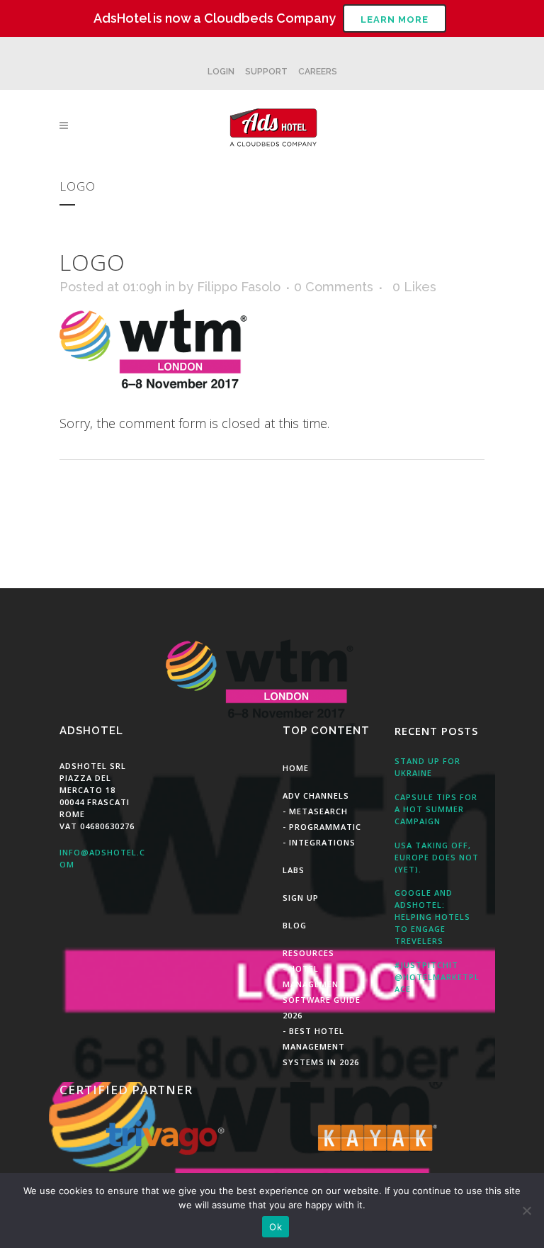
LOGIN (221, 72)
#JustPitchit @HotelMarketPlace (437, 977)
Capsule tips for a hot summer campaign (436, 809)
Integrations (322, 842)
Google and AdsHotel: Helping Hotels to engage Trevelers (432, 916)
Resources (308, 953)
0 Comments (333, 286)
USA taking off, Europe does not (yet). (437, 857)
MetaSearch (318, 811)
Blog (295, 925)
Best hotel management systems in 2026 (321, 1046)
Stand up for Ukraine (427, 766)
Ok (275, 1226)
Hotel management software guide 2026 (322, 992)
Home (296, 768)
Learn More (395, 19)
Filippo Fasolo (238, 286)
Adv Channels (316, 795)
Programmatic (325, 826)
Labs (294, 870)
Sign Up (301, 897)
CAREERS (317, 72)
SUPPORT (266, 72)
